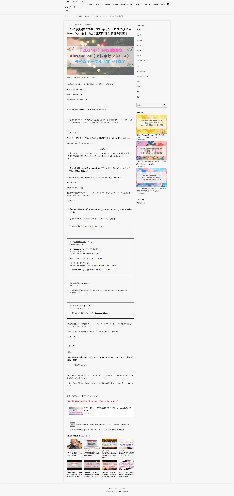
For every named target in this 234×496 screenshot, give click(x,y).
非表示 (102, 149)
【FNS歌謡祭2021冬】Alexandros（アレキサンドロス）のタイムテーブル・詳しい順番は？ (100, 153)
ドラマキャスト (98, 4)
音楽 (77, 420)
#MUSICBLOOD (79, 242)
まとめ (71, 158)
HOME (66, 16)
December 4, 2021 (105, 270)
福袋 (138, 81)
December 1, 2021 (100, 313)
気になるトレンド (142, 76)
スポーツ (139, 50)
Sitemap (115, 4)
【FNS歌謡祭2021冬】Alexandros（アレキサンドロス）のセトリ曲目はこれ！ (95, 156)
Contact (122, 4)
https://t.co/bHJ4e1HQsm (91, 253)
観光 (138, 92)
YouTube (108, 4)
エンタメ (89, 4)
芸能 (138, 86)
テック (139, 55)
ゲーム (139, 45)
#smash (76, 249)
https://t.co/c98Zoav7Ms (94, 258)
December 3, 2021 (75, 292)
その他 (139, 35)
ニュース (139, 66)
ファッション (141, 71)
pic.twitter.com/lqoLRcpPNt (107, 265)
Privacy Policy (113, 488)
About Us (122, 488)
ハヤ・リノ (72, 7)
